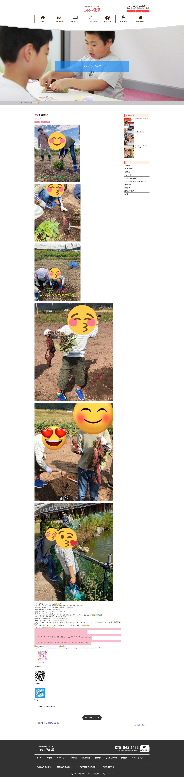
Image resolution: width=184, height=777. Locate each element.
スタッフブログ (137, 758)
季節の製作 (127, 184)
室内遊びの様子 (129, 191)
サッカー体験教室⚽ (130, 178)
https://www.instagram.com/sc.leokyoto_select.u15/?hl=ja (84, 648)
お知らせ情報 (128, 168)
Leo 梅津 (49, 758)
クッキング (127, 175)
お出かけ (127, 165)
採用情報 (124, 758)
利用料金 (74, 758)
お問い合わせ (138, 11)
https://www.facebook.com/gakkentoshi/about (49, 648)
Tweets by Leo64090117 (46, 706)
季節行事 (127, 188)
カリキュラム (61, 758)
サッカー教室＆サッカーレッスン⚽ (135, 181)
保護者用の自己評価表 (44, 767)
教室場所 (98, 758)
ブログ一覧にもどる (92, 717)
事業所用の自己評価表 (64, 767)
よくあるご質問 (111, 758)
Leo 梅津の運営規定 (107, 767)
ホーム (39, 758)
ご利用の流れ (86, 758)
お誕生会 (127, 172)
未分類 (126, 194)
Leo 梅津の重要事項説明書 (86, 767)
